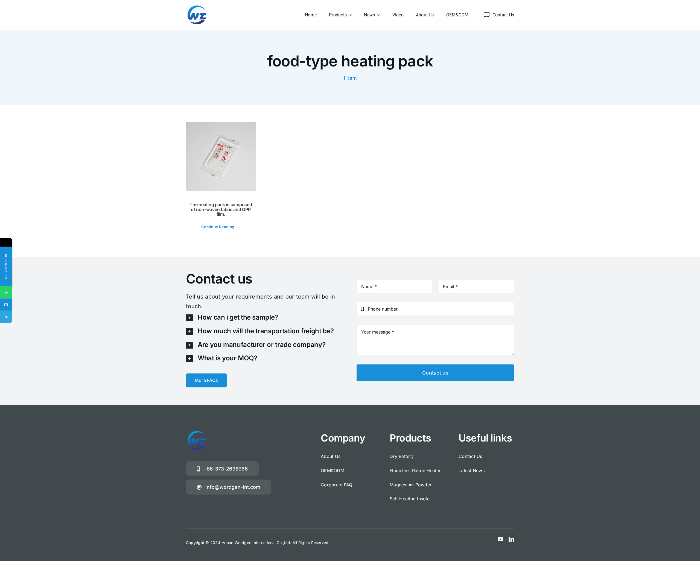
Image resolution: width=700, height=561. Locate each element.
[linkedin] (511, 539)
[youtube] (500, 539)
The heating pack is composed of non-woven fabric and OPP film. (220, 209)
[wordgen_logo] (197, 6)
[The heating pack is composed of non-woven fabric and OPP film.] (221, 156)
